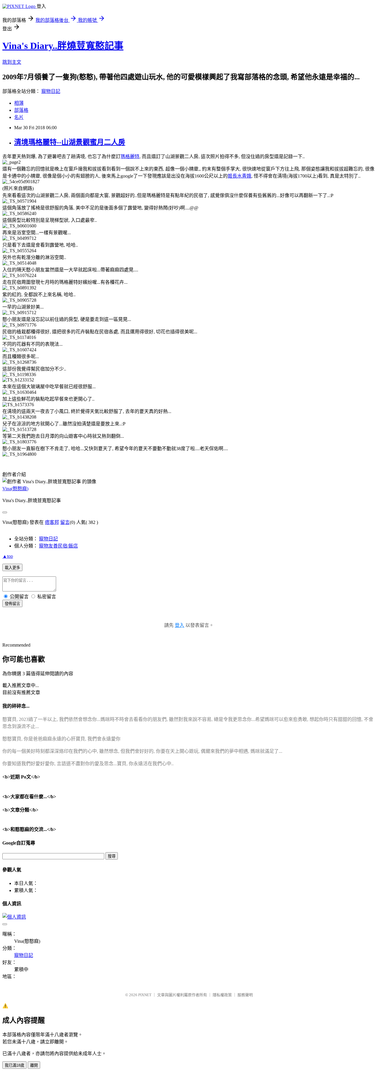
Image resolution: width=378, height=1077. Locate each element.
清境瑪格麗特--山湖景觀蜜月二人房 (69, 142)
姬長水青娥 (239, 175)
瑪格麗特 (129, 156)
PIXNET (144, 995)
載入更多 (12, 567)
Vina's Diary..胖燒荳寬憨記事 (62, 45)
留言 (65, 522)
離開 (34, 1065)
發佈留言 (12, 603)
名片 (19, 117)
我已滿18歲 (14, 1065)
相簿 (19, 103)
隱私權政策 (222, 995)
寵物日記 (50, 91)
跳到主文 (11, 62)
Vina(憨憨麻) (15, 488)
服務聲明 (245, 995)
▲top (7, 556)
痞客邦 (52, 522)
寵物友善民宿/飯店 (58, 545)
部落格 (21, 110)
